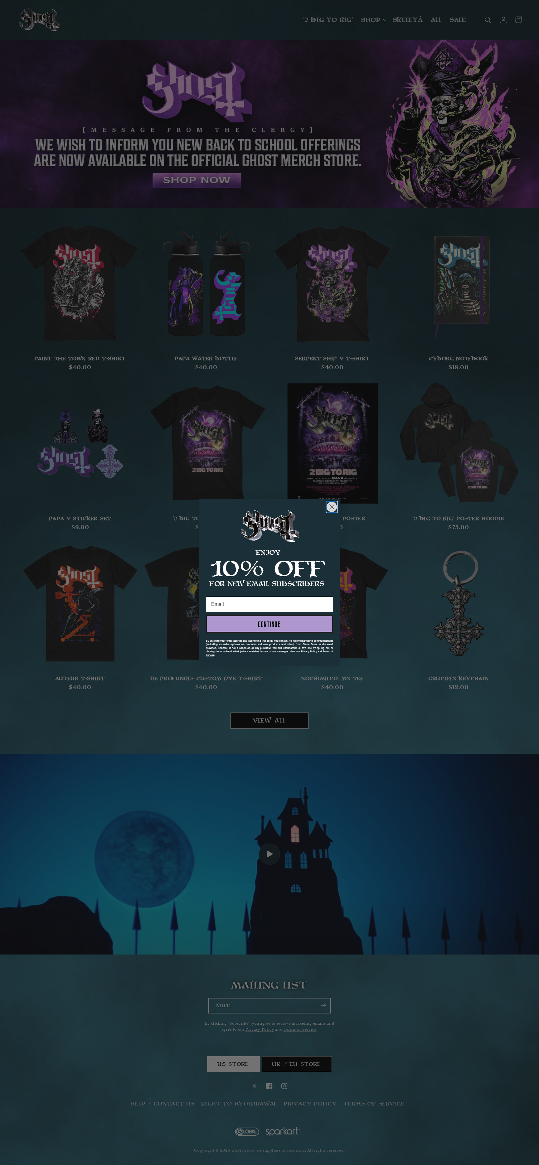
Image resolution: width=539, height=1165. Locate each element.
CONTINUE (269, 624)
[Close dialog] (331, 506)
